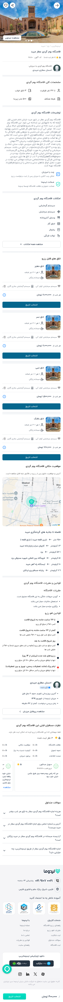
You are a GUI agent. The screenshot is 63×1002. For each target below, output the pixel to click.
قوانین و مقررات (23, 940)
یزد (48, 46)
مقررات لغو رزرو (54, 930)
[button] (31, 501)
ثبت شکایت (56, 935)
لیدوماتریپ (56, 46)
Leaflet (55, 524)
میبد (43, 46)
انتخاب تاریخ (31, 305)
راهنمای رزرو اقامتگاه (52, 925)
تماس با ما (25, 935)
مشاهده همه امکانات (33, 244)
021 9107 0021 (44, 880)
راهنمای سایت (24, 945)
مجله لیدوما (25, 925)
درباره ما (26, 930)
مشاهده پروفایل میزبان (33, 711)
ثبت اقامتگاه (56, 945)
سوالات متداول (54, 940)
